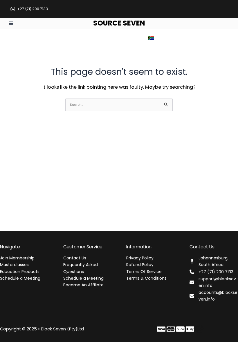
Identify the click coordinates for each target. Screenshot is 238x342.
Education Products (19, 271)
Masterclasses (14, 265)
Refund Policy (140, 265)
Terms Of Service (144, 271)
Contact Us (74, 258)
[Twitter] (171, 329)
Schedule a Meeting (20, 278)
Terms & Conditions (146, 278)
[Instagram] (180, 329)
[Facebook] (161, 329)
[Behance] (190, 329)
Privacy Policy (140, 258)
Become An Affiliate (83, 285)
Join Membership (17, 258)
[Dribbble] (199, 329)
